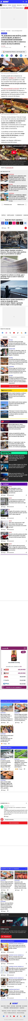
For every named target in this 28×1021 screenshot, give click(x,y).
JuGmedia (8, 167)
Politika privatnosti (12, 1012)
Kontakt (9, 1010)
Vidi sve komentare (14, 823)
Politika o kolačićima (21, 1010)
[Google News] (25, 223)
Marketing (4, 1010)
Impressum (14, 1010)
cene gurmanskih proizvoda (11, 88)
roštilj (4, 215)
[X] (10, 223)
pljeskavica (19, 215)
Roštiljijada (10, 215)
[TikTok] (21, 223)
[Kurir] (4, 2)
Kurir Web (3, 46)
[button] (25, 47)
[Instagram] (14, 223)
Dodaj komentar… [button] (9, 819)
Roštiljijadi (11, 78)
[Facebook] (6, 223)
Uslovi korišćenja (20, 1012)
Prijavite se (7, 936)
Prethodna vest (8, 204)
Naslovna (3, 30)
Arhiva (5, 1012)
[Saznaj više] (26, 915)
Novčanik (8, 30)
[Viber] (2, 223)
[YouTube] (17, 223)
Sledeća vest (21, 204)
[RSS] (22, 333)
